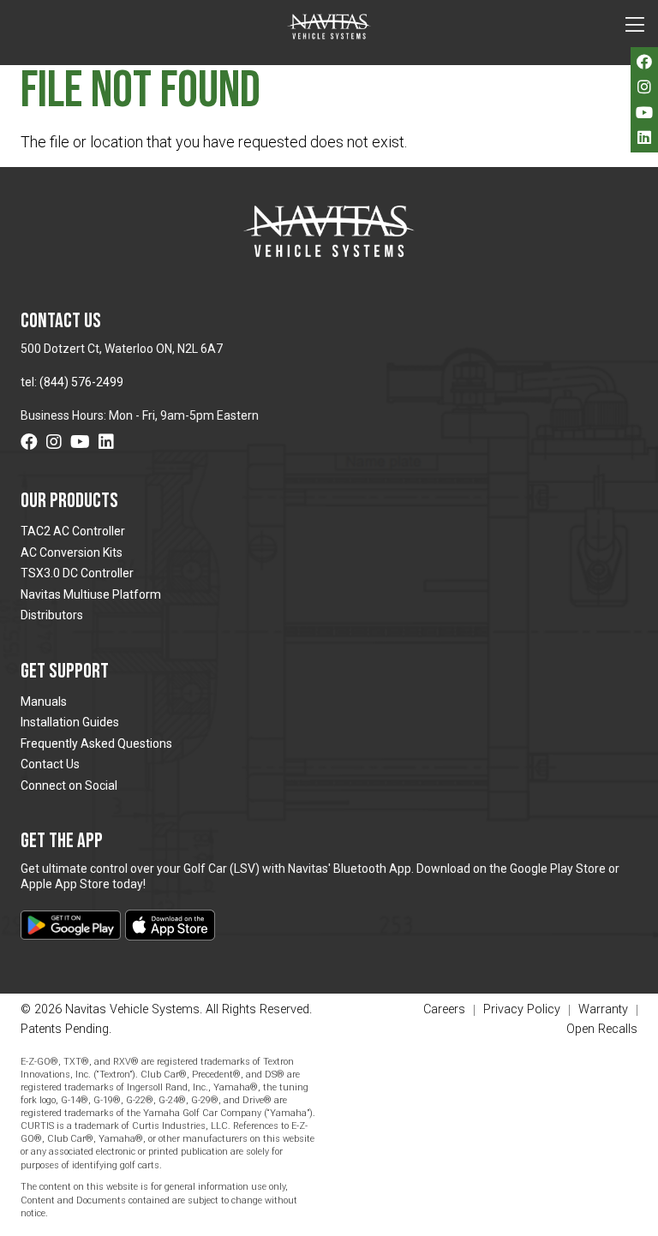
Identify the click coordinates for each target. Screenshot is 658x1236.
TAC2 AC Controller (73, 531)
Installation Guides (70, 722)
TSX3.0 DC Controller (77, 573)
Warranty (603, 1010)
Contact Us (50, 764)
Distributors (52, 615)
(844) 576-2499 (81, 382)
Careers (444, 1010)
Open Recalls (601, 1029)
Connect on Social (69, 785)
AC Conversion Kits (72, 552)
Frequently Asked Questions (96, 743)
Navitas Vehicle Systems (329, 26)
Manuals (44, 701)
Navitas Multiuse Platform (91, 594)
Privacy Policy (521, 1010)
